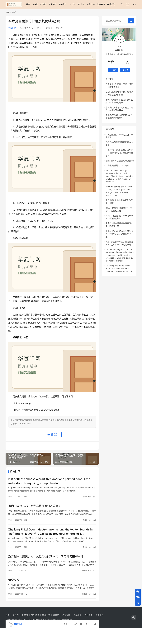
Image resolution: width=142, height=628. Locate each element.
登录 (128, 4)
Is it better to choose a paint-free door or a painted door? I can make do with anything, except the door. (49, 481)
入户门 (35, 4)
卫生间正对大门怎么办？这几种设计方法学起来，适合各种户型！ (119, 234)
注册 (134, 4)
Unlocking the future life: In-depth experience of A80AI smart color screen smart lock (119, 268)
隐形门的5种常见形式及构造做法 (120, 160)
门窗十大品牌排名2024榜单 (118, 165)
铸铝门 (72, 4)
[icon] (133, 617)
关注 (114, 70)
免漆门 (49, 27)
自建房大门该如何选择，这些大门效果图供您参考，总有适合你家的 (119, 153)
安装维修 (91, 4)
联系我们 (111, 4)
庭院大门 (62, 4)
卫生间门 (52, 4)
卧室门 (43, 4)
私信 (126, 70)
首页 (28, 4)
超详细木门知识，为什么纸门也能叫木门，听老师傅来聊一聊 (45, 556)
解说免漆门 (15, 580)
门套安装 (81, 4)
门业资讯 (101, 4)
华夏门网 (12, 27)
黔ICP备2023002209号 (49, 619)
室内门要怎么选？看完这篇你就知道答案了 (34, 506)
